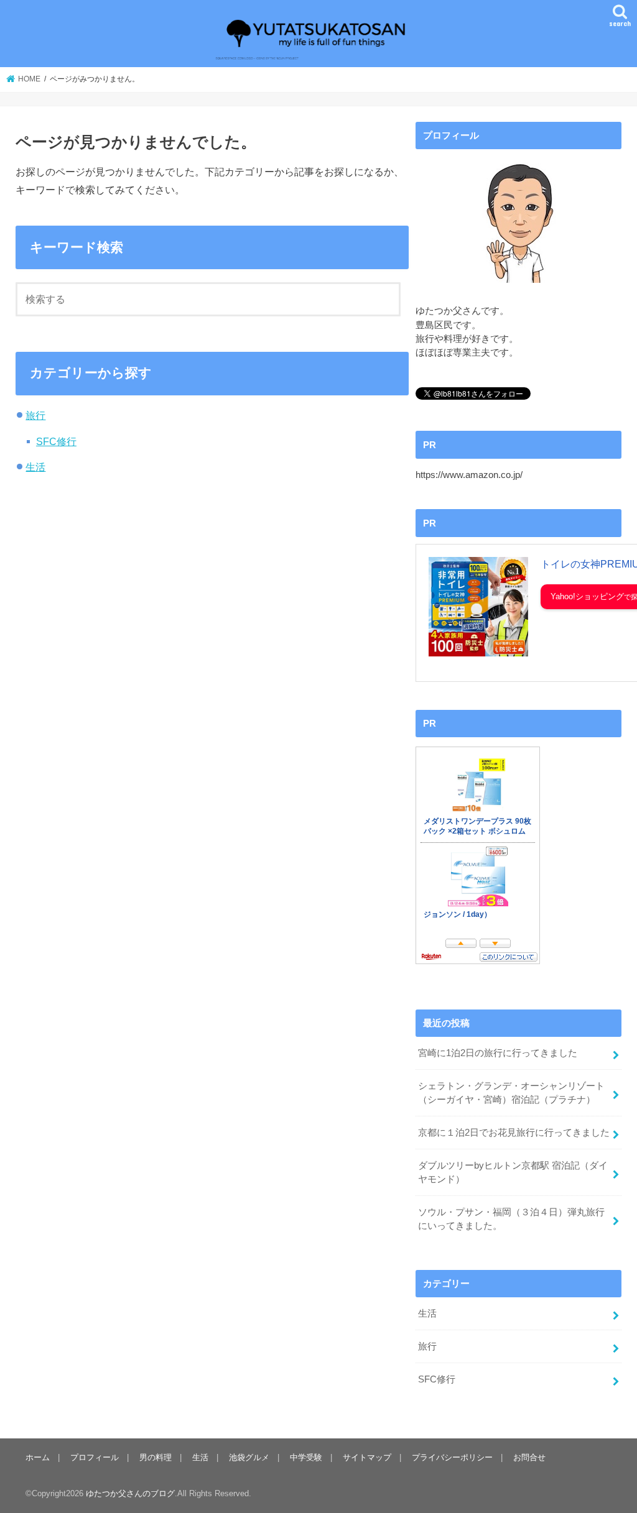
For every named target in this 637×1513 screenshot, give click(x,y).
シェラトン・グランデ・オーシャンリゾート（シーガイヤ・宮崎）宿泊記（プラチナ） (511, 1093)
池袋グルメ (249, 1457)
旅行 (35, 415)
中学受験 (306, 1457)
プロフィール (94, 1457)
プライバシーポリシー (452, 1457)
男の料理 (155, 1457)
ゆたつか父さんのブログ (130, 1493)
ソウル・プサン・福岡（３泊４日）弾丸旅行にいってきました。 (511, 1219)
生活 (35, 466)
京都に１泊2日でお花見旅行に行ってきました (514, 1133)
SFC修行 (56, 441)
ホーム (38, 1457)
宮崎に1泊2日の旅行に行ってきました (497, 1053)
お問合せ (529, 1457)
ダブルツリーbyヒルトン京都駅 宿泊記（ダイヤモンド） (513, 1172)
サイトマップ (367, 1457)
